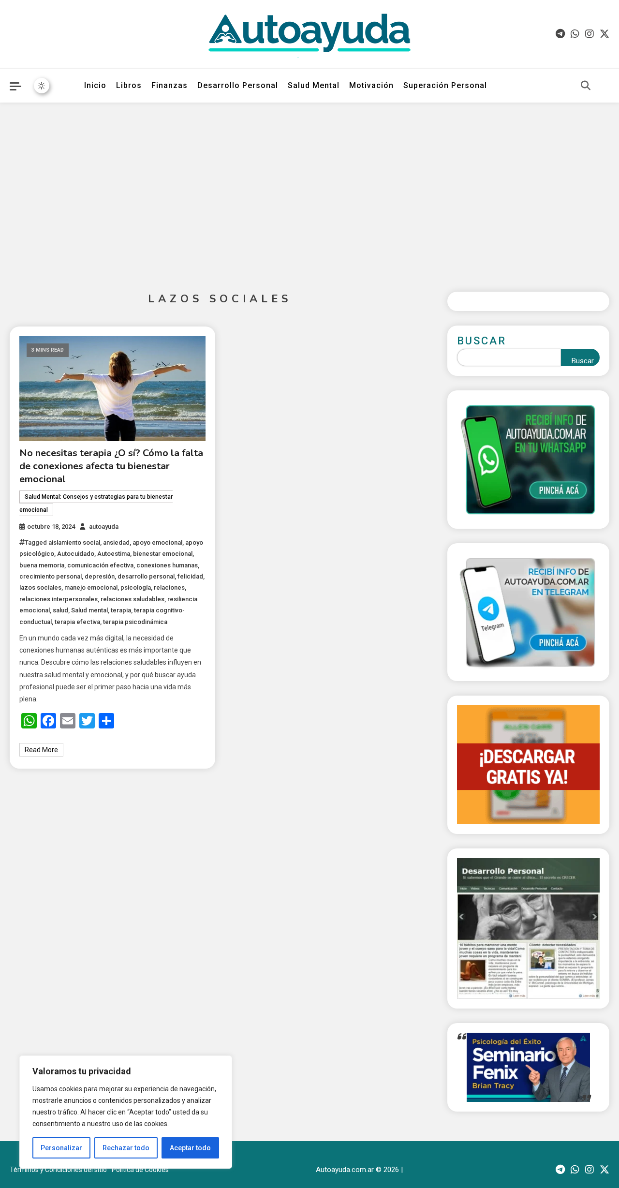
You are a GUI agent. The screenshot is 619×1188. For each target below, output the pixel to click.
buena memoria (41, 565)
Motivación (371, 85)
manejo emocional (91, 587)
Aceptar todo (190, 1148)
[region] (125, 1112)
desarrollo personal (146, 576)
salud (60, 610)
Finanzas (169, 85)
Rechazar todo (126, 1148)
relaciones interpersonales (58, 599)
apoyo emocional (157, 542)
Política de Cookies (140, 1169)
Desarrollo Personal (237, 85)
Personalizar (61, 1148)
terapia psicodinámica (135, 621)
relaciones (169, 587)
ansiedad (116, 542)
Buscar (481, 341)
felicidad (190, 576)
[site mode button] (41, 85)
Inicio (95, 85)
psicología (135, 587)
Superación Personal (445, 85)
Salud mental (89, 610)
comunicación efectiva (100, 565)
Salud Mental (313, 85)
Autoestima (113, 553)
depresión (100, 576)
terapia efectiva (77, 621)
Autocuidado (75, 553)
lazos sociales (40, 587)
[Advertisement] (309, 189)
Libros (129, 85)
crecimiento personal (50, 576)
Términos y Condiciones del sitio (58, 1169)
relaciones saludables (132, 599)
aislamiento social (74, 542)
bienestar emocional (162, 553)
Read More (41, 750)
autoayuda (103, 526)
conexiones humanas (167, 565)
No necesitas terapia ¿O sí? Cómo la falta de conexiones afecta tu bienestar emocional (111, 466)
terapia (121, 610)
